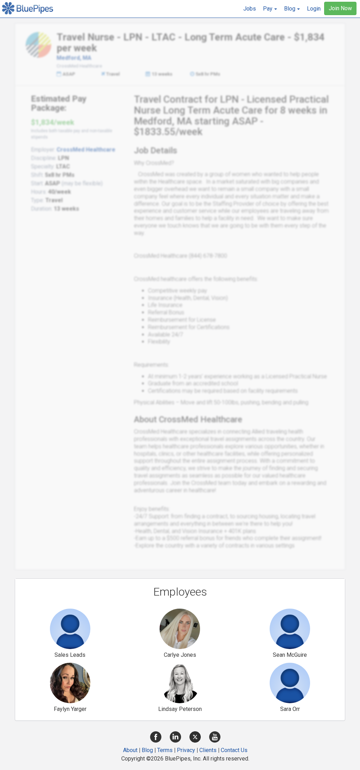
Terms (165, 750)
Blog (147, 750)
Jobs (249, 8)
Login (314, 8)
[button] (270, 9)
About (130, 750)
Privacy (186, 750)
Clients (208, 750)
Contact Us (234, 750)
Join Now (340, 8)
